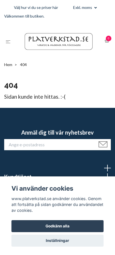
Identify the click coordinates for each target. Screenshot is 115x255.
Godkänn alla (57, 226)
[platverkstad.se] (55, 54)
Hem (8, 90)
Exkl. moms (83, 7)
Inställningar (57, 240)
